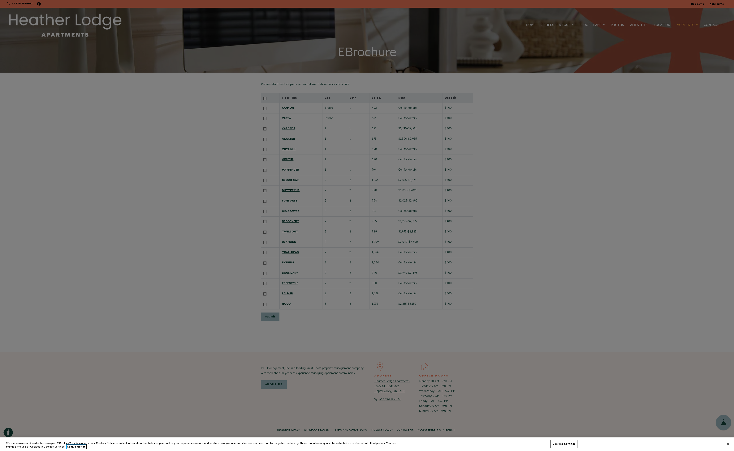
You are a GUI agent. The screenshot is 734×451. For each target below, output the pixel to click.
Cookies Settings (564, 443)
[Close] (728, 444)
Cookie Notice (76, 446)
